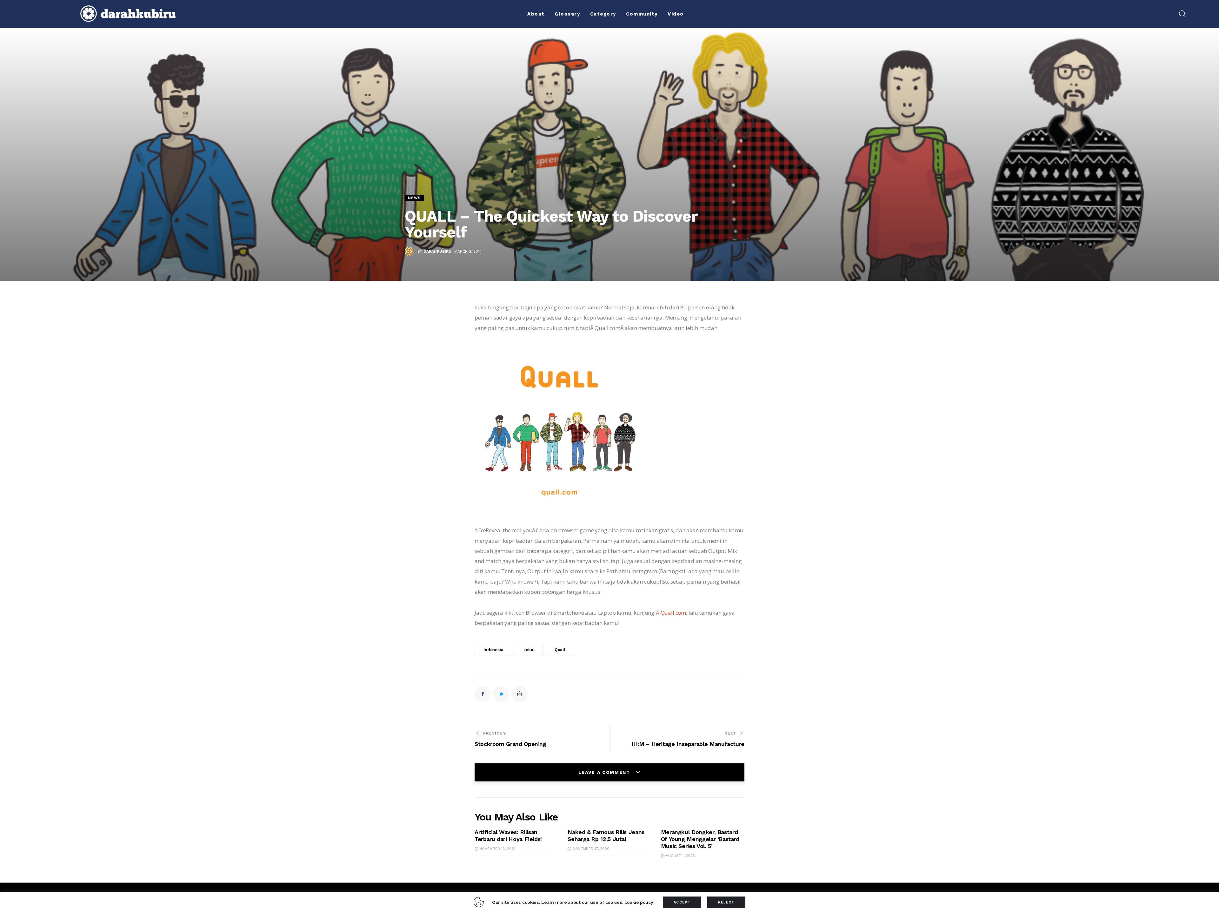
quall (560, 649)
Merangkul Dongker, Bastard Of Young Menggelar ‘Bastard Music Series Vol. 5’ (700, 839)
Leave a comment (605, 772)
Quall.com (673, 612)
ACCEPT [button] (682, 902)
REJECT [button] (726, 902)
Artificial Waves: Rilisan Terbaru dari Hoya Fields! (508, 835)
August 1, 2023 (680, 855)
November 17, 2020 (591, 848)
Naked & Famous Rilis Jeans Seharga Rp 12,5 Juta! (606, 835)
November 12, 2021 (497, 848)
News (414, 198)
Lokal (529, 649)
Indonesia (493, 649)
